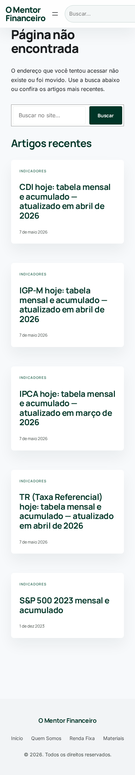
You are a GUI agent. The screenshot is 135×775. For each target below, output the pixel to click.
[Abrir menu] (55, 14)
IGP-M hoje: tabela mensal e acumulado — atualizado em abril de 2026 (63, 304)
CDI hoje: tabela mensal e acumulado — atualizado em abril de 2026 (65, 201)
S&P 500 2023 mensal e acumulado (64, 604)
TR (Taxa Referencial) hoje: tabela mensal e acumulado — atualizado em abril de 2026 (66, 511)
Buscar (106, 115)
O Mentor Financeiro (25, 14)
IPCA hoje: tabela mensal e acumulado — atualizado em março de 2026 (67, 408)
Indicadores (32, 170)
